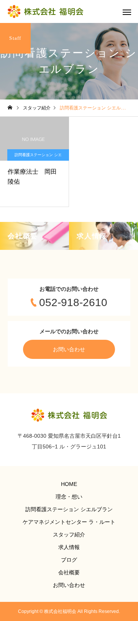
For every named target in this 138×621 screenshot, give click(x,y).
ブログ (69, 560)
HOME (69, 484)
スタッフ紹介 (69, 534)
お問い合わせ (69, 349)
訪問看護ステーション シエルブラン (38, 157)
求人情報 (69, 547)
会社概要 (69, 572)
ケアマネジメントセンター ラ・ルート (69, 522)
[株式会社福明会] (45, 11)
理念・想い (69, 497)
